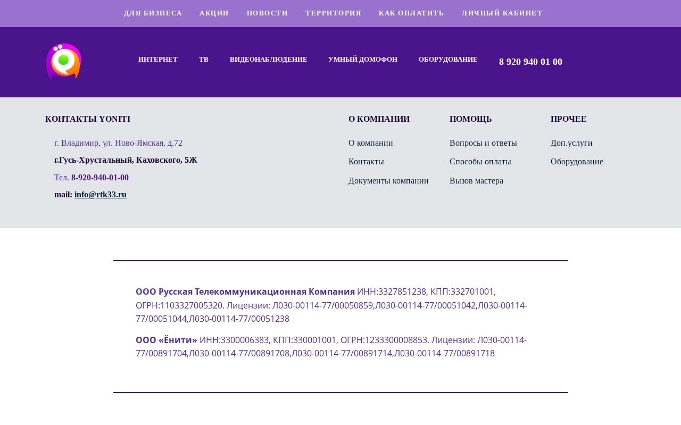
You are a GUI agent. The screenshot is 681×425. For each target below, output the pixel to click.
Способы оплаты (480, 161)
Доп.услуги (572, 142)
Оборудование (448, 59)
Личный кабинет (502, 13)
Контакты (366, 161)
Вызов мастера (476, 180)
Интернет (158, 59)
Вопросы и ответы (483, 142)
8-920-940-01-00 (100, 177)
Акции (214, 13)
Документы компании (388, 180)
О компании (370, 142)
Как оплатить (411, 13)
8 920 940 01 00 (530, 61)
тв (204, 59)
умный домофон (362, 59)
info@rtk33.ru (100, 194)
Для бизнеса (153, 13)
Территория (333, 13)
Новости (267, 13)
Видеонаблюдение (269, 59)
